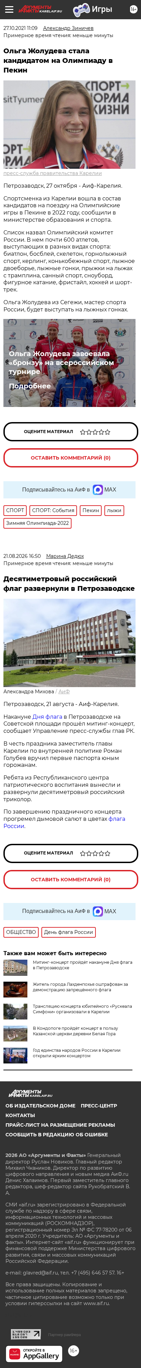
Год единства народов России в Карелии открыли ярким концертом (76, 1053)
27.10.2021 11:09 (20, 28)
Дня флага (47, 717)
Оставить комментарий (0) (71, 458)
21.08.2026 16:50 (22, 556)
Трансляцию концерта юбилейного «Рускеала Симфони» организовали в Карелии (82, 1009)
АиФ (64, 691)
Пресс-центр (99, 1106)
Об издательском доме (40, 1106)
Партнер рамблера (64, 1335)
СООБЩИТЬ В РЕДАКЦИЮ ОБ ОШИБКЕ (56, 1135)
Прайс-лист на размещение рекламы (60, 1125)
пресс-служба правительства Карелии (52, 173)
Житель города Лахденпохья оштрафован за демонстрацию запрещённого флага (80, 987)
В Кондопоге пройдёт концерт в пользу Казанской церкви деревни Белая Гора (75, 1031)
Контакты (20, 1115)
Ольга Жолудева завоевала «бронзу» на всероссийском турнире (61, 363)
